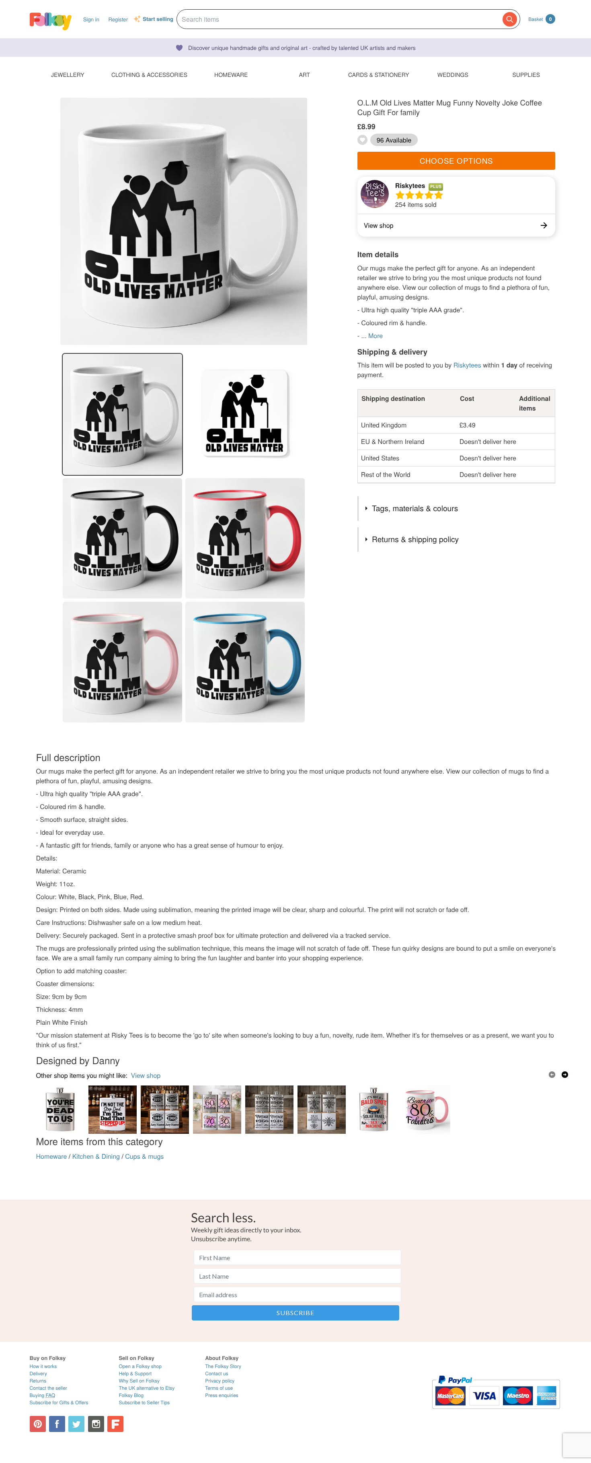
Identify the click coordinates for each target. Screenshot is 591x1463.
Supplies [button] (526, 74)
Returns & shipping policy (415, 539)
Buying (42, 1395)
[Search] (510, 19)
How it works (43, 1366)
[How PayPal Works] (496, 1412)
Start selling (158, 19)
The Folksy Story (223, 1366)
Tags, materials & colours (415, 508)
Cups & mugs (144, 1156)
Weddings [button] (452, 74)
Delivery (38, 1373)
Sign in (91, 19)
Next (565, 1074)
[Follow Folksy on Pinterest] (38, 1424)
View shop (146, 1075)
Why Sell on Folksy (139, 1380)
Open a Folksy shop (140, 1366)
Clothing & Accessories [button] (149, 74)
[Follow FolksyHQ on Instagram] (96, 1424)
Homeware (51, 1156)
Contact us (216, 1373)
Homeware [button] (231, 74)
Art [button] (304, 74)
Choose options (456, 160)
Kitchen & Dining (96, 1156)
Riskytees (410, 185)
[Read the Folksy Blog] (115, 1424)
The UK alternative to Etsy (146, 1388)
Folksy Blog (131, 1395)
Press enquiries (221, 1395)
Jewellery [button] (67, 74)
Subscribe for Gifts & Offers (59, 1402)
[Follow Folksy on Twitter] (76, 1424)
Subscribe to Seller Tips (144, 1402)
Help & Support (135, 1373)
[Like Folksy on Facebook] (57, 1424)
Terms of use (219, 1388)
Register (118, 19)
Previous (552, 1074)
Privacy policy (219, 1380)
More (375, 335)
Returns (38, 1380)
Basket (540, 19)
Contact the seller (48, 1388)
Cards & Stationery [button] (378, 74)
